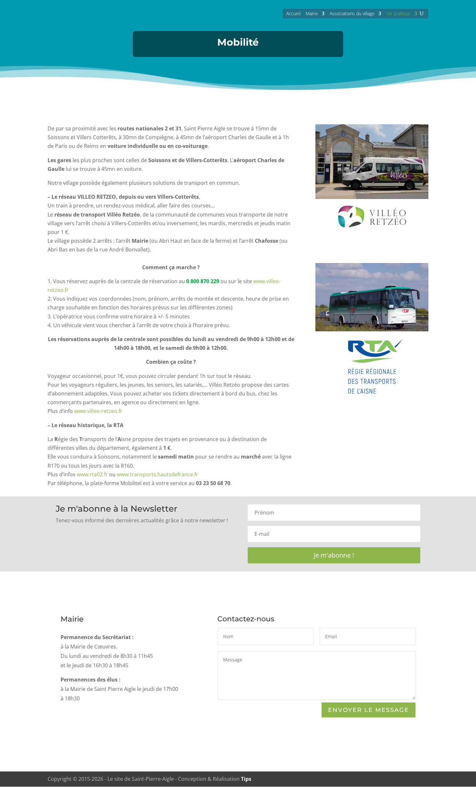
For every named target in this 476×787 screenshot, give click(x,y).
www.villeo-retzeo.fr (98, 411)
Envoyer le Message (368, 710)
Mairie (312, 13)
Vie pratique (398, 13)
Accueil (293, 13)
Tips (246, 778)
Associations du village (352, 13)
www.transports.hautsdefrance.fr (157, 474)
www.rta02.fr (92, 474)
